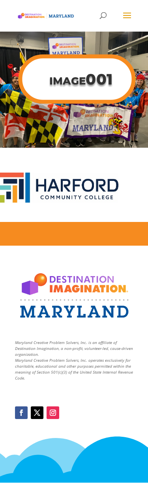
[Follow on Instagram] (53, 412)
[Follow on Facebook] (21, 412)
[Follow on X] (37, 412)
